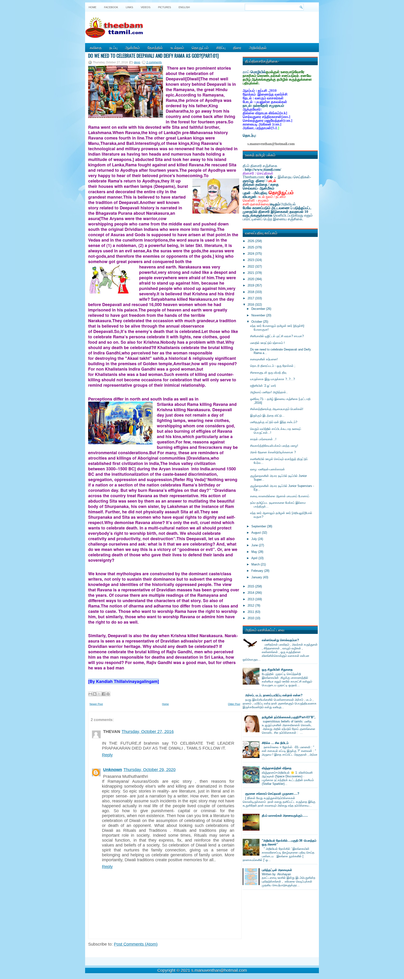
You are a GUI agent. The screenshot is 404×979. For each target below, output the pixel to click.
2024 (251, 253)
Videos (145, 7)
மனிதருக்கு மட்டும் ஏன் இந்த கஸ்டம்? (273, 422)
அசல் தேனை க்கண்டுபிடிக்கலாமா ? (273, 452)
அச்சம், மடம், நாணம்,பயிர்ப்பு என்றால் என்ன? (274, 695)
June (255, 545)
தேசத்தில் (155, 47)
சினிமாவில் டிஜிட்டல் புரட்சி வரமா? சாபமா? (277, 336)
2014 (251, 592)
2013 (251, 599)
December (258, 309)
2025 (251, 247)
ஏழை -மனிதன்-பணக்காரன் (267, 469)
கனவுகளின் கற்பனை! (264, 359)
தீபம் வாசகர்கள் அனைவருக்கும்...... (285, 815)
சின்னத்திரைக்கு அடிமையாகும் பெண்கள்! (276, 409)
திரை (237, 47)
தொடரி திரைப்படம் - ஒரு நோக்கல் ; (272, 366)
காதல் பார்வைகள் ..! (263, 439)
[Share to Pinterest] (108, 694)
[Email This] (90, 694)
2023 (251, 260)
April (254, 558)
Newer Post (96, 704)
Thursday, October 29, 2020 (149, 769)
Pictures (164, 7)
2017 (251, 298)
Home (92, 7)
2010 (251, 618)
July (254, 539)
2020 (251, 279)
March (256, 564)
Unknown (112, 769)
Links (129, 7)
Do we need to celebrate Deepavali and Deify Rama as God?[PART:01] (153, 55)
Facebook (111, 7)
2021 (251, 273)
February (257, 570)
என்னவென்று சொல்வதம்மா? (280, 640)
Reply (107, 755)
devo (137, 62)
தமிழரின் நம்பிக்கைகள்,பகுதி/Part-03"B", (288, 717)
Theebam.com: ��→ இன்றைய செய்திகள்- (277, 177)
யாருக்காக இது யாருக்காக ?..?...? (272, 379)
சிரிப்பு (220, 47)
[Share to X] (99, 694)
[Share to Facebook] (103, 694)
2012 (251, 605)
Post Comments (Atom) (136, 944)
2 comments (154, 62)
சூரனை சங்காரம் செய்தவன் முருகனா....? (272, 793)
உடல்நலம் (177, 47)
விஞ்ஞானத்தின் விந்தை (277, 768)
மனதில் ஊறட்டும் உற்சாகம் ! (267, 343)
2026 (251, 241)
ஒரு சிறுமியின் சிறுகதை (277, 669)
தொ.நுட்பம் (200, 47)
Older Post (234, 704)
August (256, 532)
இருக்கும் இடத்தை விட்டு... (267, 415)
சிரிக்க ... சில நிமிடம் (275, 743)
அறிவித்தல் (258, 47)
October (257, 321)
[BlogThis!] (94, 694)
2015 (251, 586)
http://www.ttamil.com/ (263, 170)
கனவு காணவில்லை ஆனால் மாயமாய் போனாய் (279, 496)
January (257, 577)
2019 (251, 285)
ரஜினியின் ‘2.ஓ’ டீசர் (263, 385)
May (254, 552)
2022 (251, 266)
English (184, 7)
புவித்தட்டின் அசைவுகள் (277, 870)
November (258, 315)
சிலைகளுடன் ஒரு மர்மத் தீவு (268, 372)
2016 (251, 304)
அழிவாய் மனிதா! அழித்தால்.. (269, 392)
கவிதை (96, 47)
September (259, 526)
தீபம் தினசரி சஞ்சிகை (260, 166)
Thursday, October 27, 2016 (148, 731)
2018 (251, 292)
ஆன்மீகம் (132, 47)
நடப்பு (113, 47)
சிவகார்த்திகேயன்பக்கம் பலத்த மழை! (274, 445)
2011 (251, 612)
